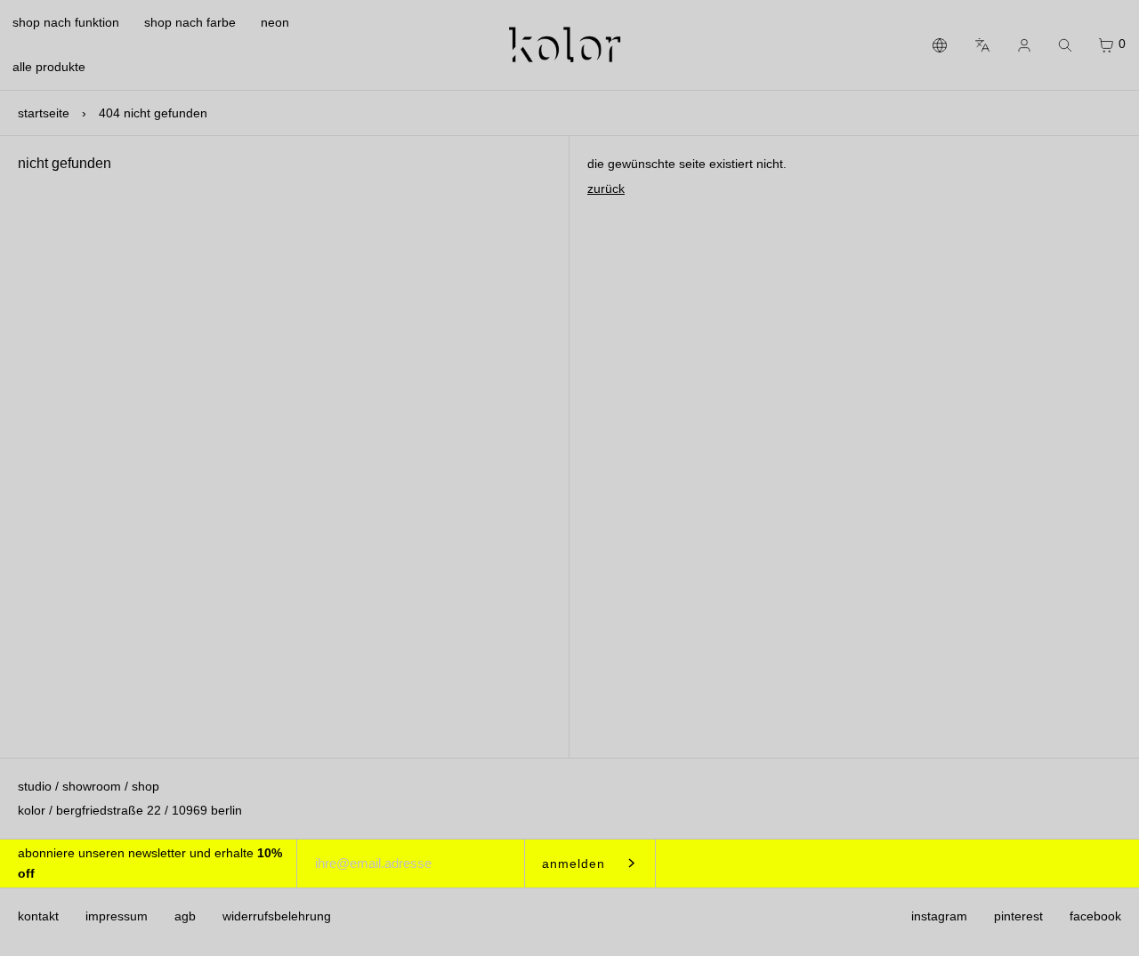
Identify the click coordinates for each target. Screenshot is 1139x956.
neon (275, 22)
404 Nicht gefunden (153, 113)
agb (185, 916)
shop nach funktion (65, 22)
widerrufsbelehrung (276, 916)
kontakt (38, 916)
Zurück (606, 188)
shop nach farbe (190, 22)
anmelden (573, 863)
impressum (116, 916)
